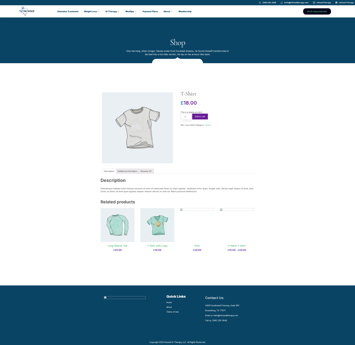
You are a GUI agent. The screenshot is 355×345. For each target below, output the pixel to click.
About (166, 11)
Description (109, 171)
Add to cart (200, 116)
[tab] (109, 171)
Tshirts (208, 125)
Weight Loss (90, 11)
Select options (237, 252)
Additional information (127, 171)
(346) (215, 320)
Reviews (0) (146, 171)
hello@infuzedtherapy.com (225, 315)
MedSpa (129, 11)
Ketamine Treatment (67, 11)
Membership (185, 11)
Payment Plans (150, 11)
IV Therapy (111, 11)
